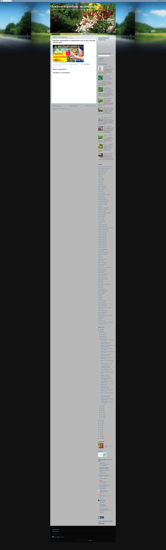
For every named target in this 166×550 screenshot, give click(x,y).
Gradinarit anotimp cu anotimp (73, 6)
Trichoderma (100, 317)
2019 (101, 427)
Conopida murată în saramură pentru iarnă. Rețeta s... (106, 343)
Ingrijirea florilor (101, 239)
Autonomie (100, 184)
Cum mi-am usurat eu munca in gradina (108, 99)
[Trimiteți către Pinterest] (89, 64)
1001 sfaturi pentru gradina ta (103, 168)
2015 (101, 434)
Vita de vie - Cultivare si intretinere (104, 322)
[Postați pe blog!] (85, 64)
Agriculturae (102, 463)
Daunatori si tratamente (102, 207)
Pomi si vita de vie (101, 277)
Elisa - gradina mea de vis (105, 485)
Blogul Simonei (103, 500)
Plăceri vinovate (103, 501)
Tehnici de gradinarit (102, 310)
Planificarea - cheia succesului (103, 267)
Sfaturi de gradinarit (102, 290)
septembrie (103, 338)
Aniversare (100, 178)
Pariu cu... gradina (107, 126)
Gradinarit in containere (102, 231)
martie (102, 414)
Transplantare (100, 313)
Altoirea (99, 176)
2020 (101, 425)
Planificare (100, 265)
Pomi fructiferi (101, 275)
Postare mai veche (90, 106)
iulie (102, 406)
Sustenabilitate (101, 302)
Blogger (90, 540)
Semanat (99, 285)
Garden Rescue (101, 221)
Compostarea (100, 197)
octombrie (103, 336)
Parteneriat (100, 260)
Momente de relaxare (102, 252)
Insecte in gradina (101, 242)
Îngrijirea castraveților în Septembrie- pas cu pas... (106, 376)
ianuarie (102, 417)
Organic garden (101, 259)
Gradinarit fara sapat (102, 229)
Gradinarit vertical (101, 232)
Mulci (99, 255)
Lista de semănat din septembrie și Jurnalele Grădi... (107, 399)
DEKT (101, 494)
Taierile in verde (101, 305)
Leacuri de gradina (101, 246)
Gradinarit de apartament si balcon (104, 227)
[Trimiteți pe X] (86, 64)
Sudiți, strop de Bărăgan (104, 491)
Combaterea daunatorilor (102, 194)
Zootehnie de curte (101, 323)
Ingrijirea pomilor (101, 241)
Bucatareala (100, 189)
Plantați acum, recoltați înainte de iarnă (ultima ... (107, 358)
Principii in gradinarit (102, 279)
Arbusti (99, 183)
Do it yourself (100, 214)
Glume (99, 222)
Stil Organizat (102, 504)
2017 (101, 431)
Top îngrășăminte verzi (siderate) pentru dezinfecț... (107, 349)
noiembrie (103, 334)
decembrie (103, 332)
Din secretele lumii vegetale (103, 212)
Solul (99, 299)
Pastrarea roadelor (101, 262)
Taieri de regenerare (102, 304)
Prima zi (101, 480)
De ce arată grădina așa (104, 505)
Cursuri (99, 206)
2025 (101, 329)
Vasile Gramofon (103, 490)
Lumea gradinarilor (101, 249)
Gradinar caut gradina (104, 475)
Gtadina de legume (101, 237)
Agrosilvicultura (101, 173)
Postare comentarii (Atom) (63, 108)
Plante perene (100, 272)
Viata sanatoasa (101, 320)
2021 (101, 423)
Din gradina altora (101, 209)
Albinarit (100, 174)
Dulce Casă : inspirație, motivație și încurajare (104, 468)
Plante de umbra (101, 270)
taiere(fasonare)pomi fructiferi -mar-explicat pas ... (106, 379)
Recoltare (100, 282)
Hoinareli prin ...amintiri (108, 153)
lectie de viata (100, 247)
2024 (101, 331)
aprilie (102, 412)
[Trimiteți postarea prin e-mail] (82, 64)
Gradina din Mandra (104, 509)
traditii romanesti (101, 312)
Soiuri (99, 295)
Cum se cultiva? (59, 66)
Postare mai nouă (57, 106)
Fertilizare (100, 217)
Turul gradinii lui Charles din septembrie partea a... (106, 355)
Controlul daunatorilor (102, 201)
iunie (102, 408)
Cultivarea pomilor (101, 202)
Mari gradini (100, 250)
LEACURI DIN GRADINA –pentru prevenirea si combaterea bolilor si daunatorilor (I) (108, 89)
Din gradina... (100, 211)
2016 (101, 432)
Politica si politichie (102, 274)
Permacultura (100, 264)
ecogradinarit (100, 216)
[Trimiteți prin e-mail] (84, 64)
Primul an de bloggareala (108, 144)
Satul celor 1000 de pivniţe (105, 464)
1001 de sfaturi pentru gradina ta (104, 166)
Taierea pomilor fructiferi (108, 107)
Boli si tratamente (101, 187)
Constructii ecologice (102, 199)
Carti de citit (100, 193)
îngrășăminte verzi (101, 244)
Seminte (99, 287)
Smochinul (100, 294)
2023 (101, 420)
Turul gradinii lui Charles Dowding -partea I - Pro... (106, 367)
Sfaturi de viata (101, 292)
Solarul (99, 297)
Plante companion (101, 269)
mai (101, 410)
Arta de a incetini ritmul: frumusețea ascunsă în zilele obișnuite (105, 470)
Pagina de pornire (56, 34)
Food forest (100, 219)
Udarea (99, 318)
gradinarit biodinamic (102, 226)
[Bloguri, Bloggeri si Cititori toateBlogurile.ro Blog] (58, 537)
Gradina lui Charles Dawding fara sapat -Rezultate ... (107, 402)
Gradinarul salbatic (101, 234)
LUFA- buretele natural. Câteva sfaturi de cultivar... (106, 370)
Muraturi (99, 257)
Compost (99, 196)
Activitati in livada (101, 171)
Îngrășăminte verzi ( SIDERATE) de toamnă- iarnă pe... (107, 346)
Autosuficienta (101, 186)
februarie (102, 416)
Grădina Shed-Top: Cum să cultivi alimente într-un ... (107, 382)
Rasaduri (99, 280)
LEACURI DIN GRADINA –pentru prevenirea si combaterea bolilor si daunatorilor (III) (108, 78)
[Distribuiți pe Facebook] (87, 64)
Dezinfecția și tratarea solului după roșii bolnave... (107, 352)
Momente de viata (101, 254)
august (102, 405)
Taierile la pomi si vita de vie (103, 307)
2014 (101, 436)
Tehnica (99, 309)
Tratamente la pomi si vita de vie (104, 315)
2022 (101, 422)
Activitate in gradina (102, 169)
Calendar (99, 191)
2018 (101, 429)
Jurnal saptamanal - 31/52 (104, 481)
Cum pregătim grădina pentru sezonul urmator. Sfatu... (106, 396)
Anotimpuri (100, 179)
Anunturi (100, 181)
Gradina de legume (101, 224)
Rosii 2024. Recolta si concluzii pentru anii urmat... (106, 364)
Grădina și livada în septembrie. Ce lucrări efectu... (107, 390)
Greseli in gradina (101, 236)
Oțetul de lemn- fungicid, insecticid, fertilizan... (105, 387)
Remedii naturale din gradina (103, 284)
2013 (101, 438)
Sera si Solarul (101, 289)
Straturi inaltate (101, 300)
